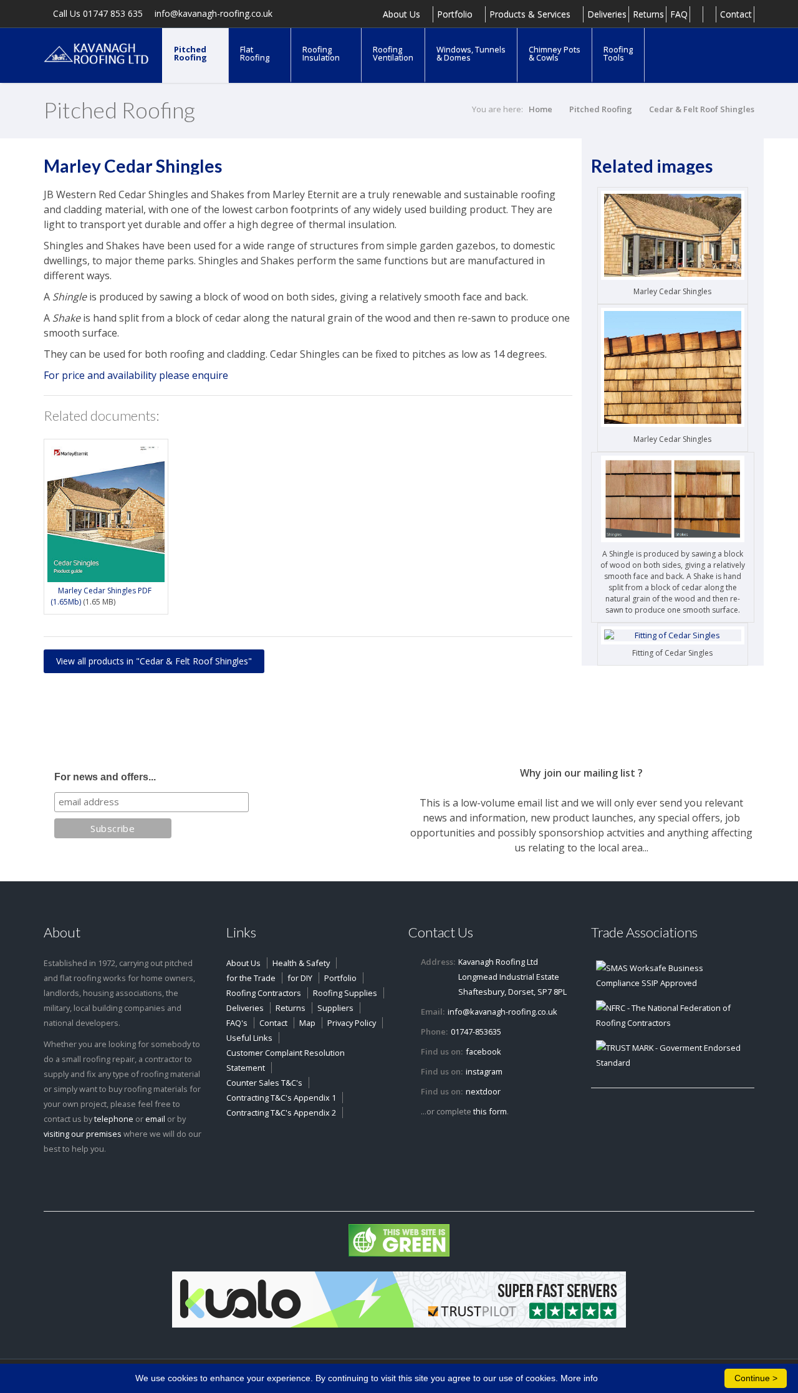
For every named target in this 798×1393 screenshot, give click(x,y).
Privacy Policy (351, 1022)
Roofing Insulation (322, 53)
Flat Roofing (255, 53)
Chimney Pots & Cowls (554, 53)
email (155, 1118)
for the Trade (251, 978)
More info (579, 1378)
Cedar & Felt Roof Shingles (701, 109)
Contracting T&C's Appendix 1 (281, 1097)
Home (540, 109)
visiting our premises (83, 1133)
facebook (483, 1051)
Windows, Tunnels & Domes (471, 53)
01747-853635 (476, 1031)
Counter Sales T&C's (264, 1082)
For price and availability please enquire (136, 375)
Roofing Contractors (263, 992)
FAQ (679, 14)
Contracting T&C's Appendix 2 (281, 1112)
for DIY (299, 978)
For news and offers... (105, 777)
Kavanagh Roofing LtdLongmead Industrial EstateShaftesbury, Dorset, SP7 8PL (512, 976)
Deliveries (607, 14)
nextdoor (483, 1091)
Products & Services (531, 14)
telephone (113, 1118)
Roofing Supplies (345, 992)
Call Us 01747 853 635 (96, 14)
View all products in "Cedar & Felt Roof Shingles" (154, 661)
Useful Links (249, 1037)
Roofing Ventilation (393, 53)
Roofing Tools (618, 53)
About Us (403, 14)
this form (490, 1111)
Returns (648, 14)
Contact (736, 14)
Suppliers (335, 1007)
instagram (484, 1071)
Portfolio (456, 14)
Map (307, 1022)
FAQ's (237, 1022)
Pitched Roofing (191, 53)
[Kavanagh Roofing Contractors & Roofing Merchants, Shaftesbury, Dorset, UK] (97, 53)
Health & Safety (301, 963)
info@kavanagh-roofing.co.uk (212, 14)
